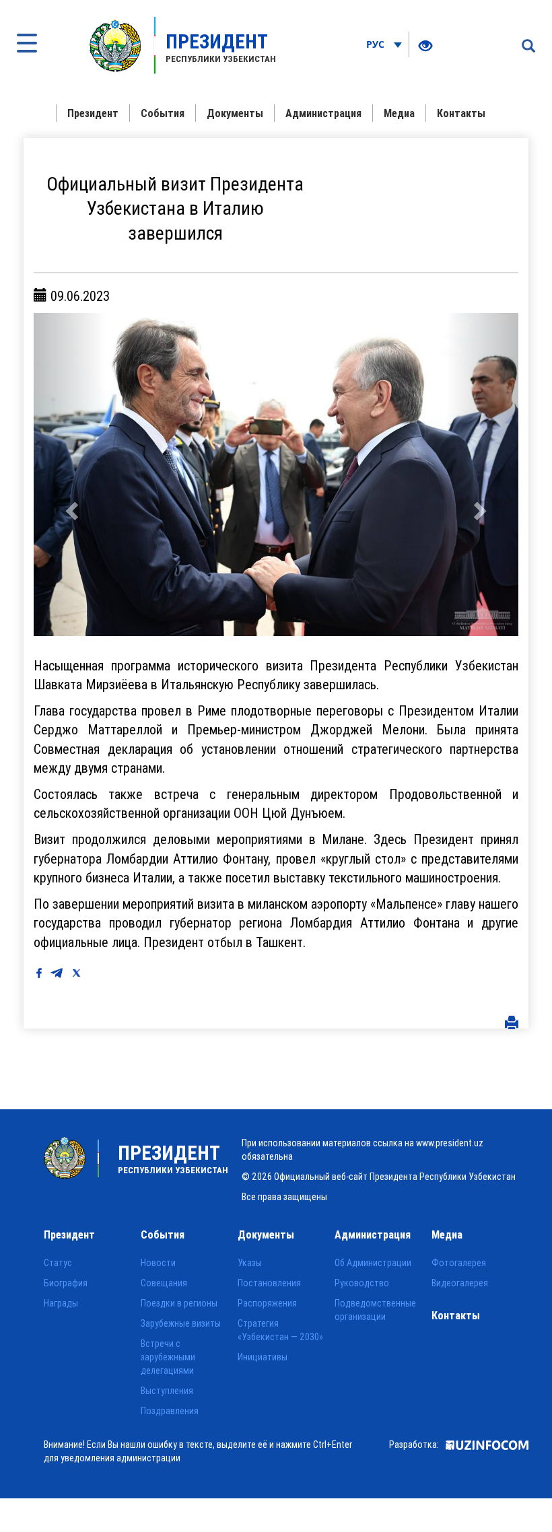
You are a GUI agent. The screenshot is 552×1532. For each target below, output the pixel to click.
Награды (61, 1303)
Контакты (461, 113)
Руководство (362, 1283)
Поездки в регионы (179, 1303)
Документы (235, 113)
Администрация (323, 113)
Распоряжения (267, 1303)
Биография (66, 1283)
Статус (58, 1263)
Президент (92, 113)
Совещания (164, 1283)
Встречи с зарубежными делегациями (168, 1357)
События (162, 113)
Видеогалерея (460, 1283)
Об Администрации (373, 1263)
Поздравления (170, 1411)
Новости (158, 1263)
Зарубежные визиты (181, 1323)
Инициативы (262, 1357)
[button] (70, 474)
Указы (250, 1263)
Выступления (167, 1391)
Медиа (399, 113)
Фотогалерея (459, 1263)
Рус (376, 44)
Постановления (269, 1283)
